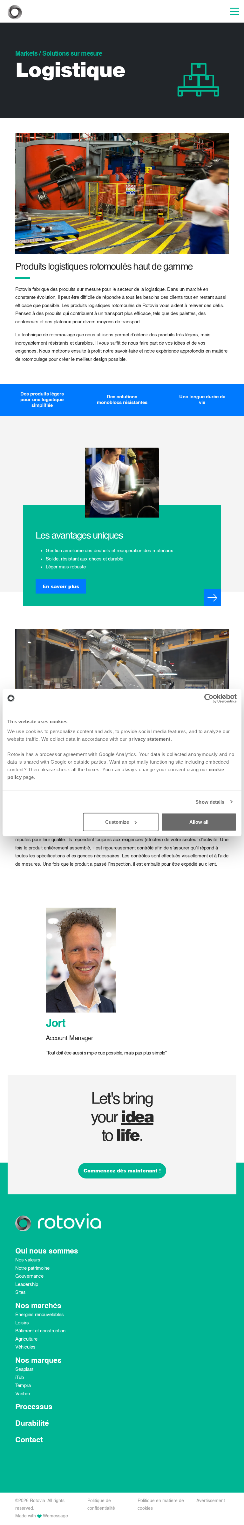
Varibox (23, 1393)
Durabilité (32, 1423)
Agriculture (26, 1339)
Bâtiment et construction (40, 1331)
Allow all (198, 822)
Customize (117, 822)
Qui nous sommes (46, 1251)
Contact (29, 1440)
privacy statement (149, 739)
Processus (33, 1407)
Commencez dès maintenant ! (122, 1170)
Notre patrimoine (32, 1268)
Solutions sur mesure (72, 54)
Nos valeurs (27, 1260)
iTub (19, 1377)
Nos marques (38, 1360)
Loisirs (22, 1323)
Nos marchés (38, 1306)
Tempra (23, 1385)
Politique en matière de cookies (161, 1505)
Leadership (26, 1284)
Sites (20, 1292)
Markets (26, 54)
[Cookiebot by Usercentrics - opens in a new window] (209, 698)
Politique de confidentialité (101, 1505)
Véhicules (25, 1347)
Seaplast (24, 1369)
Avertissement (210, 1501)
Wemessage (55, 1516)
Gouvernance (29, 1276)
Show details (209, 801)
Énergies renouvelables (39, 1314)
